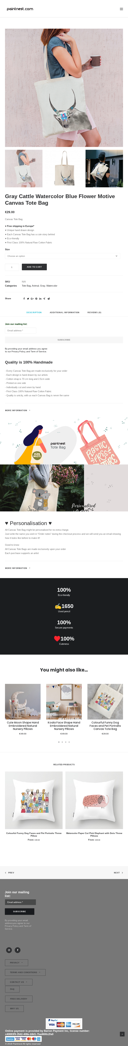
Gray (42, 285)
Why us (14, 1009)
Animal (35, 285)
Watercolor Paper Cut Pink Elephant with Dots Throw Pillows (94, 834)
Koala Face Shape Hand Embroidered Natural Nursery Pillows (64, 726)
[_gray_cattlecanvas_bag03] (64, 88)
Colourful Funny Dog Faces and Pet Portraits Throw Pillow (34, 834)
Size (7, 249)
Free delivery (18, 999)
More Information (16, 410)
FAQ (12, 989)
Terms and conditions (23, 972)
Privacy (15, 963)
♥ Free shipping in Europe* (19, 226)
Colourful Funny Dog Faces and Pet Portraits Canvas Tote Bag (105, 726)
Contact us (17, 982)
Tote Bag (26, 285)
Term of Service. (39, 351)
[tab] (34, 313)
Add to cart (34, 267)
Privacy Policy (18, 351)
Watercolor (51, 285)
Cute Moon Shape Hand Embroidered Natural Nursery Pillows (23, 726)
